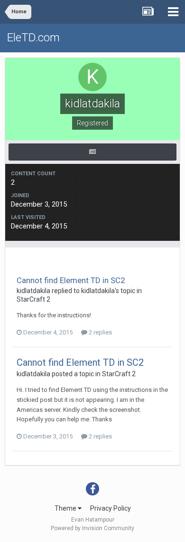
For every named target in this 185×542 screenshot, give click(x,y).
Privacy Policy (110, 508)
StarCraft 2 (33, 299)
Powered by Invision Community (92, 528)
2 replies (99, 332)
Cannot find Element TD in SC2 (71, 280)
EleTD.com (33, 37)
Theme (66, 508)
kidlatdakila (33, 291)
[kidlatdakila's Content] (92, 152)
